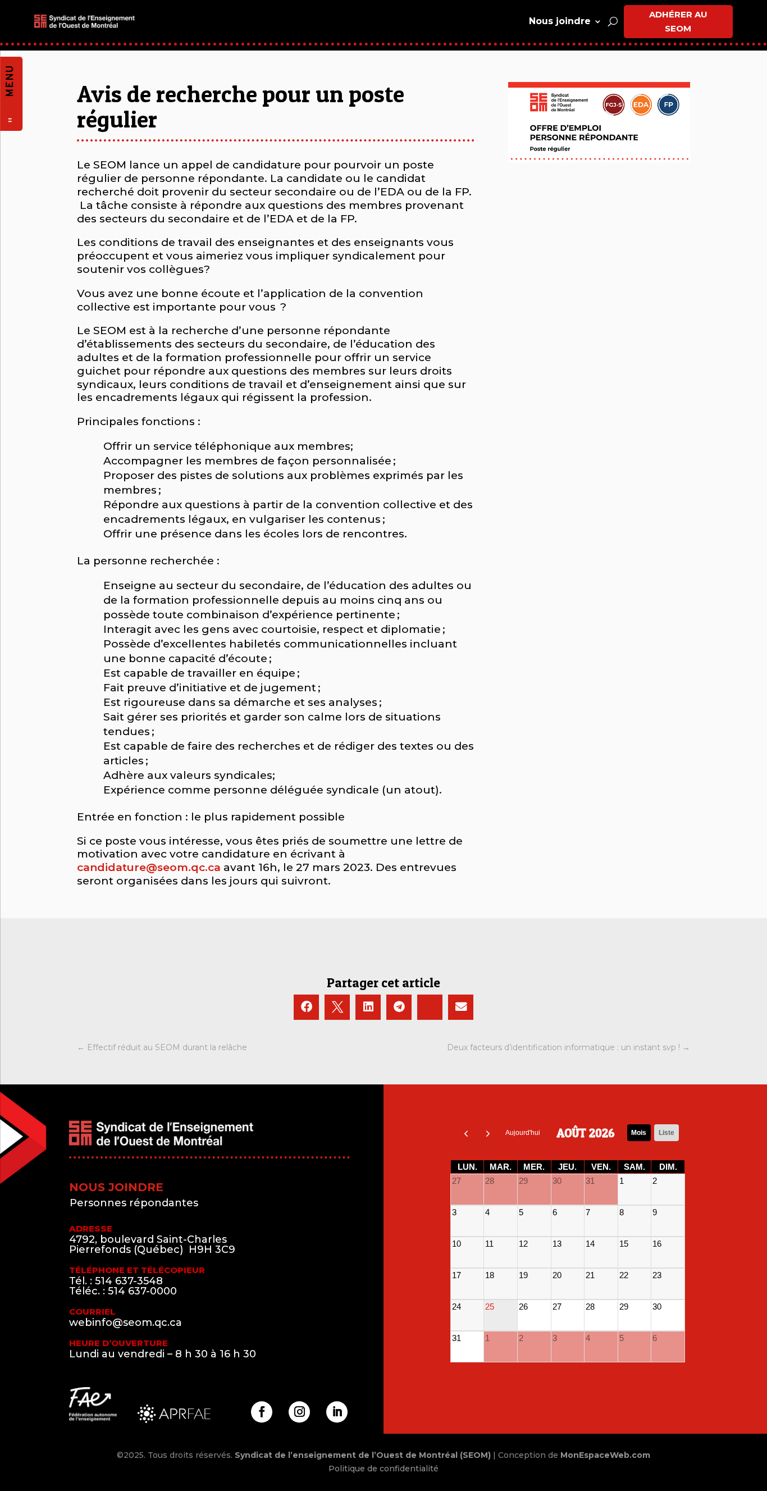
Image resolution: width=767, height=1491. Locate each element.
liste (666, 1133)
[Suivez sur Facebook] (261, 1411)
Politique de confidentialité (383, 1468)
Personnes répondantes (134, 1203)
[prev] (466, 1133)
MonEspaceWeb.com (605, 1455)
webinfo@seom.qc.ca (125, 1322)
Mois (638, 1133)
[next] (487, 1133)
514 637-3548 (129, 1281)
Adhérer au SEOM (678, 21)
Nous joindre (560, 21)
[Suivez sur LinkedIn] (337, 1411)
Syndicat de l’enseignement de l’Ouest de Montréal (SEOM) (363, 1455)
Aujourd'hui (522, 1133)
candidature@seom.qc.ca (149, 867)
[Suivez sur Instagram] (299, 1411)
